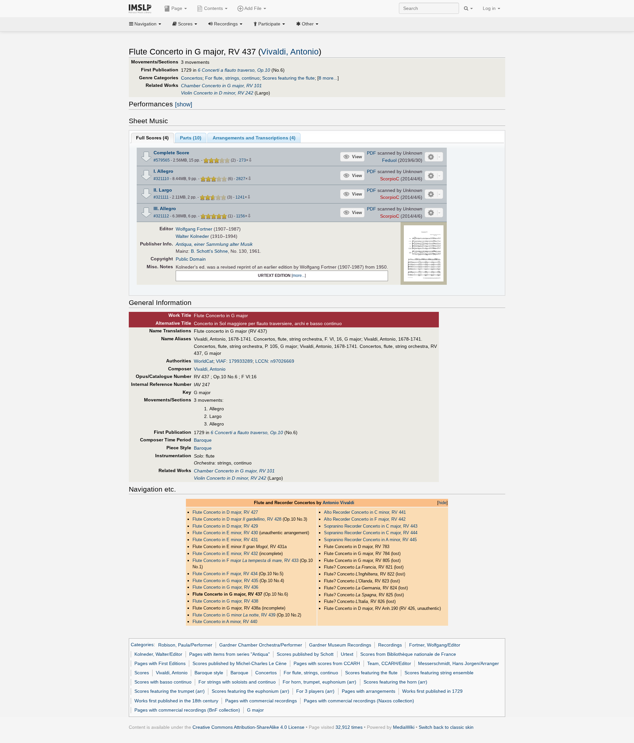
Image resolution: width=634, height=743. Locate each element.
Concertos (191, 78)
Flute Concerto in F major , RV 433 (246, 560)
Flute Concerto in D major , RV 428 (238, 519)
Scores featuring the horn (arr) (395, 682)
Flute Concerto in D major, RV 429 (225, 526)
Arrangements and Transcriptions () (254, 137)
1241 (240, 197)
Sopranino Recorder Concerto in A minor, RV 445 (370, 539)
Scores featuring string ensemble (439, 672)
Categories (142, 645)
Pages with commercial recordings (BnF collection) (187, 710)
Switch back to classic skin (446, 727)
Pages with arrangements (368, 691)
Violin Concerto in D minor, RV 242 (217, 92)
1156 (240, 216)
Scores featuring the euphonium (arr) (250, 691)
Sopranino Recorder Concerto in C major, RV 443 (370, 526)
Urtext (347, 654)
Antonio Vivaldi (338, 502)
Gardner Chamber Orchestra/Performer (260, 645)
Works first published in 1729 (432, 691)
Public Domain (191, 259)
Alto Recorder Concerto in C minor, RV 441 (365, 512)
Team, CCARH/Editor (389, 663)
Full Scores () (152, 137)
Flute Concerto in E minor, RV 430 (226, 532)
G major (255, 710)
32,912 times (349, 727)
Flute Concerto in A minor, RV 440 (225, 621)
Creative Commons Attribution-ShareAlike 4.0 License (248, 727)
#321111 (161, 197)
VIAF (221, 361)
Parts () (190, 137)
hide (442, 502)
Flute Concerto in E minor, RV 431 (225, 539)
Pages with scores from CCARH (327, 663)
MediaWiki (403, 727)
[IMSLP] (141, 8)
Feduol (389, 160)
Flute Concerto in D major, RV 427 (225, 512)
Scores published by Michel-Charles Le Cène (240, 663)
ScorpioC (389, 178)
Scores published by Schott (305, 654)
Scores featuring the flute (288, 78)
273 (242, 160)
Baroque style (208, 672)
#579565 (162, 160)
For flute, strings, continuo (232, 78)
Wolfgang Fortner (194, 229)
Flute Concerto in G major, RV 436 (225, 587)
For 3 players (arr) (315, 691)
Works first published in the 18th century (176, 700)
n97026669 (282, 361)
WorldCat (203, 361)
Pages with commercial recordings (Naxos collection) (359, 700)
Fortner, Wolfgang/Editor (434, 645)
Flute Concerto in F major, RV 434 (225, 573)
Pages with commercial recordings (261, 700)
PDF (371, 153)
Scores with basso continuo (163, 682)
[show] (183, 104)
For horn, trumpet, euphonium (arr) (319, 682)
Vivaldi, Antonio (290, 51)
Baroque (203, 440)
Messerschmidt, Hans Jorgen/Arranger (458, 663)
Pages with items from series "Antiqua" (229, 654)
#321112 (161, 216)
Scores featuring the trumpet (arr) (169, 691)
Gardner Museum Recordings (340, 645)
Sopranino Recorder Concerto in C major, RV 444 (370, 532)
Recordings (390, 645)
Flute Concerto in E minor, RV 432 (225, 553)
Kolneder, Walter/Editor (158, 654)
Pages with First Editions (160, 663)
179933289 (241, 361)
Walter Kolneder (192, 236)
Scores (141, 672)
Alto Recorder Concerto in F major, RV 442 (364, 519)
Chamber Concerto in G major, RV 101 (221, 85)
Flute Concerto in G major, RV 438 (225, 601)
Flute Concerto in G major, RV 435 (225, 580)
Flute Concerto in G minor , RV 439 (235, 615)
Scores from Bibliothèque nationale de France (408, 654)
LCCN (261, 361)
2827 (240, 178)
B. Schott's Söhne (209, 251)
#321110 (161, 178)
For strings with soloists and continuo (237, 682)
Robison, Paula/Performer (185, 645)
